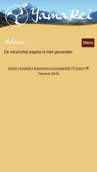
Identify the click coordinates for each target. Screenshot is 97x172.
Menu (88, 42)
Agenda (25, 68)
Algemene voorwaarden (52, 68)
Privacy (78, 68)
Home (12, 68)
